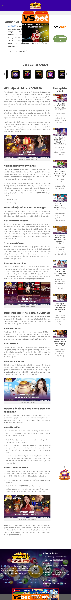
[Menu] (2, 5)
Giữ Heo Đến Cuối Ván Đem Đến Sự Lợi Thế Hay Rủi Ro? (60, 273)
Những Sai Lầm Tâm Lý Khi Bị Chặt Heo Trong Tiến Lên (60, 207)
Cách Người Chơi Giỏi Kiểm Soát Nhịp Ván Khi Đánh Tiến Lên (60, 308)
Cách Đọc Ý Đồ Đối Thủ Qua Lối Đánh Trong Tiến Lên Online (60, 141)
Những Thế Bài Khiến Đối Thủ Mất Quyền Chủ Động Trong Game (60, 240)
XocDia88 (12, 26)
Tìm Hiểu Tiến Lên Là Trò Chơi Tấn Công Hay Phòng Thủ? (60, 343)
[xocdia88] (36, 5)
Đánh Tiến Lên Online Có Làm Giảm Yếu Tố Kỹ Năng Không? (60, 173)
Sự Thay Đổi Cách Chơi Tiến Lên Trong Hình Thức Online (60, 107)
